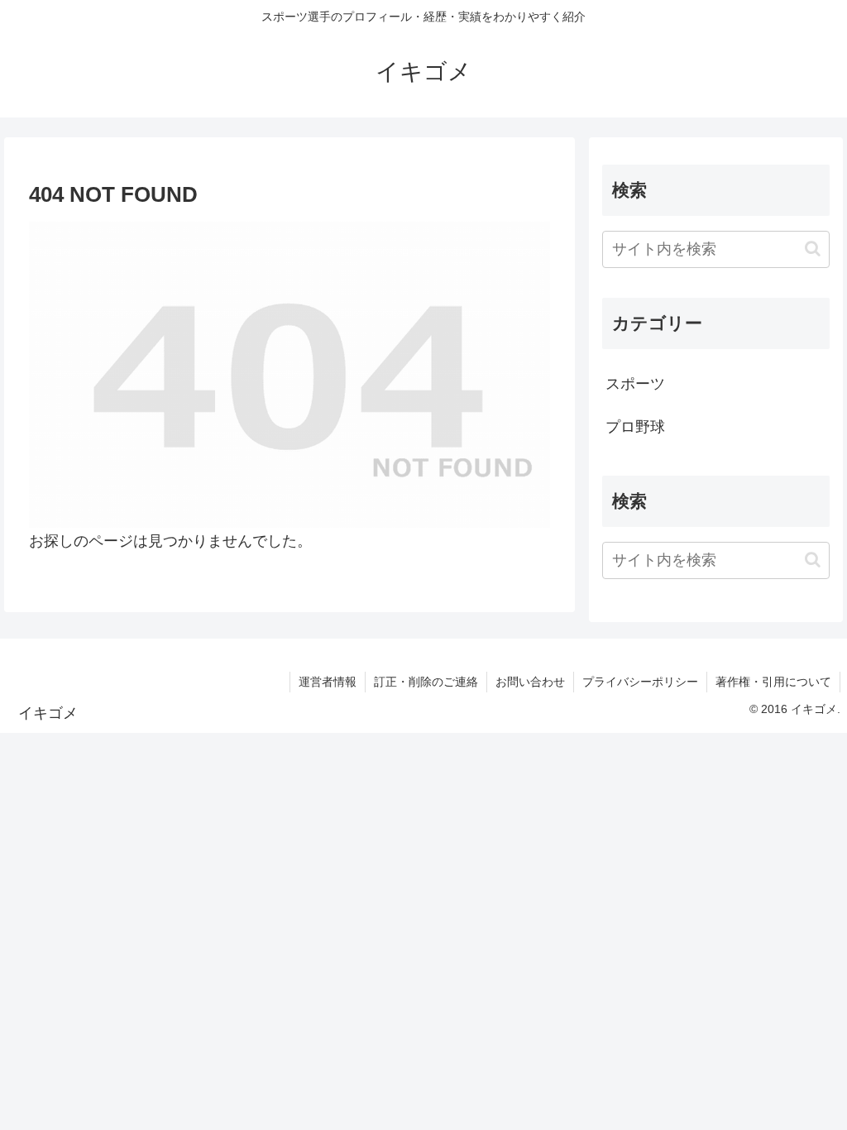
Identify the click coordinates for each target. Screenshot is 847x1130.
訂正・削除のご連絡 (426, 681)
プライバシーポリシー (640, 681)
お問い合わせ (530, 681)
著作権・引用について (773, 681)
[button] (812, 248)
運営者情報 (328, 681)
